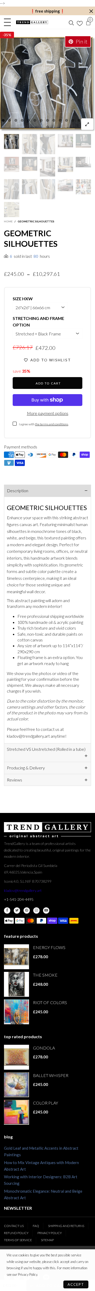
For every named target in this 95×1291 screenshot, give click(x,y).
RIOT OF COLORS (50, 1002)
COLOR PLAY (45, 1102)
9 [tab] (54, 120)
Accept (76, 1284)
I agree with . (44, 424)
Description (17, 490)
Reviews (14, 779)
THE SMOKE (45, 974)
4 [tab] (22, 120)
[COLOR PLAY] (16, 1112)
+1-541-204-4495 (19, 899)
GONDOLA (44, 1047)
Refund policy (16, 1233)
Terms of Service (18, 1240)
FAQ (36, 1226)
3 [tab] (16, 120)
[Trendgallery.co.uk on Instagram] (36, 910)
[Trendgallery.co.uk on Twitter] (17, 910)
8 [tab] (47, 120)
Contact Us (14, 1226)
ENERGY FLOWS (49, 947)
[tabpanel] (47, 84)
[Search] (71, 22)
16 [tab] (47, 127)
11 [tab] (66, 120)
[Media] (87, 124)
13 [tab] (79, 120)
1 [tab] (3, 120)
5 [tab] (28, 120)
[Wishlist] (79, 22)
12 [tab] (73, 120)
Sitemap (47, 1240)
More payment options (47, 413)
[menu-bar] (8, 22)
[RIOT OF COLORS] (16, 1011)
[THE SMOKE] (16, 984)
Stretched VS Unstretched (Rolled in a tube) (46, 749)
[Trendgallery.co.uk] (32, 22)
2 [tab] (9, 120)
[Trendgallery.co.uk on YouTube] (46, 910)
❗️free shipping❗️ (47, 11)
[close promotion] (91, 11)
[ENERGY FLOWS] (16, 956)
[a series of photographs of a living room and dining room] (83, 186)
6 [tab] (35, 120)
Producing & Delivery (26, 767)
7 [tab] (41, 120)
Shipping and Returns (66, 1226)
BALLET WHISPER (50, 1075)
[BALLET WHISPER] (16, 1084)
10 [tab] (60, 120)
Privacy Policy (49, 1233)
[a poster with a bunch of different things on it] (11, 209)
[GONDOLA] (16, 1057)
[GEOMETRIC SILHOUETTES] (47, 84)
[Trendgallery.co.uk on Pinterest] (26, 910)
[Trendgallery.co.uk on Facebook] (7, 910)
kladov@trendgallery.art (23, 890)
